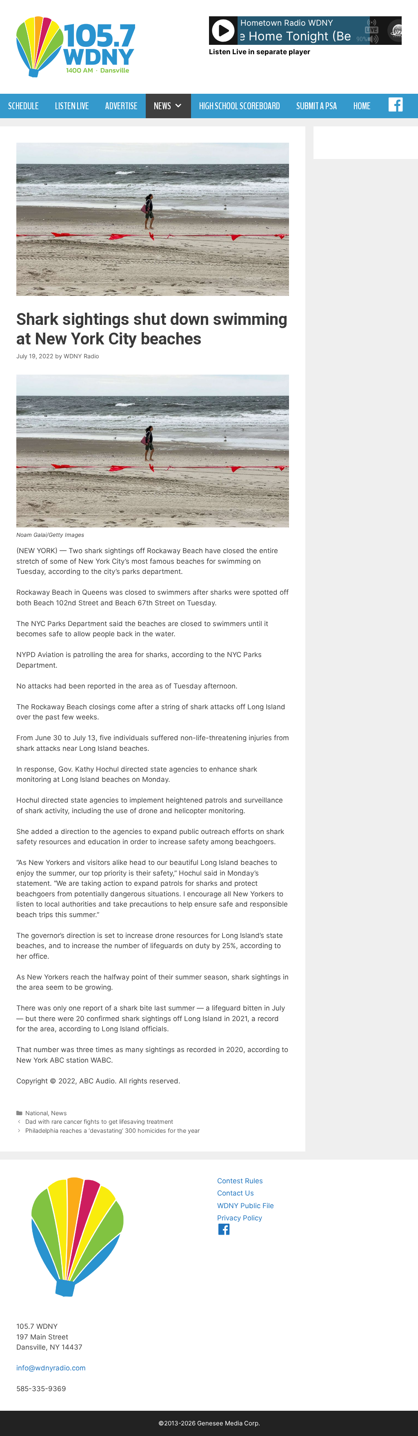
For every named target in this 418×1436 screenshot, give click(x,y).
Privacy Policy (239, 1218)
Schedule (23, 105)
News (162, 105)
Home (362, 105)
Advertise (121, 105)
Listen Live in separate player (259, 52)
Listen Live (72, 105)
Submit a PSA (316, 105)
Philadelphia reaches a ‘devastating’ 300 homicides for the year (112, 1130)
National (36, 1113)
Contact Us (235, 1193)
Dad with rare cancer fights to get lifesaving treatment (99, 1121)
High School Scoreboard (239, 105)
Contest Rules (240, 1181)
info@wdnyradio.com (51, 1368)
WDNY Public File (245, 1206)
